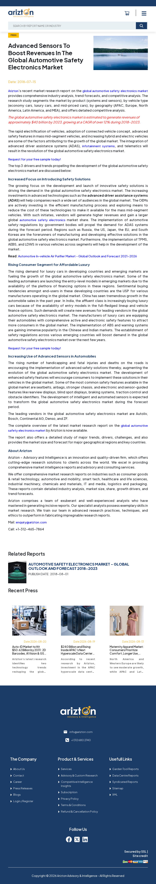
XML (115, 794)
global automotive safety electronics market (115, 91)
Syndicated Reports (125, 781)
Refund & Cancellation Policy (79, 811)
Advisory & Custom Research (79, 775)
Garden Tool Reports (125, 769)
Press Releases (22, 788)
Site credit (140, 856)
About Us (19, 769)
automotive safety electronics (42, 220)
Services (66, 769)
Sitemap (117, 788)
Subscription (69, 792)
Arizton (13, 91)
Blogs (17, 794)
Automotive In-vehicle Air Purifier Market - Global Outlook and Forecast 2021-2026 (77, 256)
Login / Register (23, 801)
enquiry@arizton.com (31, 522)
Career (17, 781)
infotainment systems (98, 146)
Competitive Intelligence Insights (77, 783)
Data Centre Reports (125, 775)
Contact (18, 775)
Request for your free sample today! (34, 159)
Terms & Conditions (73, 805)
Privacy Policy (70, 798)
